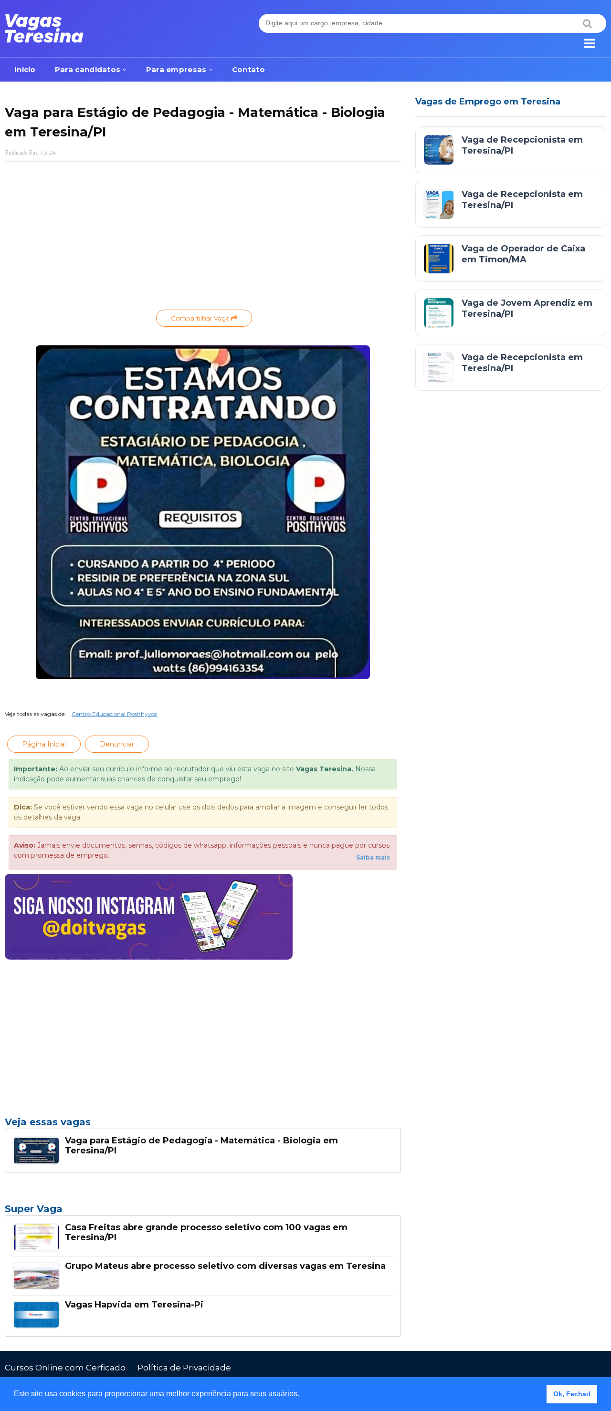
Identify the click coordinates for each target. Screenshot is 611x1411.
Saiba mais (373, 857)
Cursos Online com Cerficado (65, 1367)
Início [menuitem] (25, 69)
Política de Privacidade (184, 1367)
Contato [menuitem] (248, 69)
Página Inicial (44, 744)
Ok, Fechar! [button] (572, 1394)
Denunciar (117, 744)
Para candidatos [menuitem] (88, 69)
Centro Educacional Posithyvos (114, 713)
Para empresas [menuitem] (176, 69)
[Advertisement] (203, 238)
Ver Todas (203, 1211)
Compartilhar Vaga (201, 318)
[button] (302, 1394)
